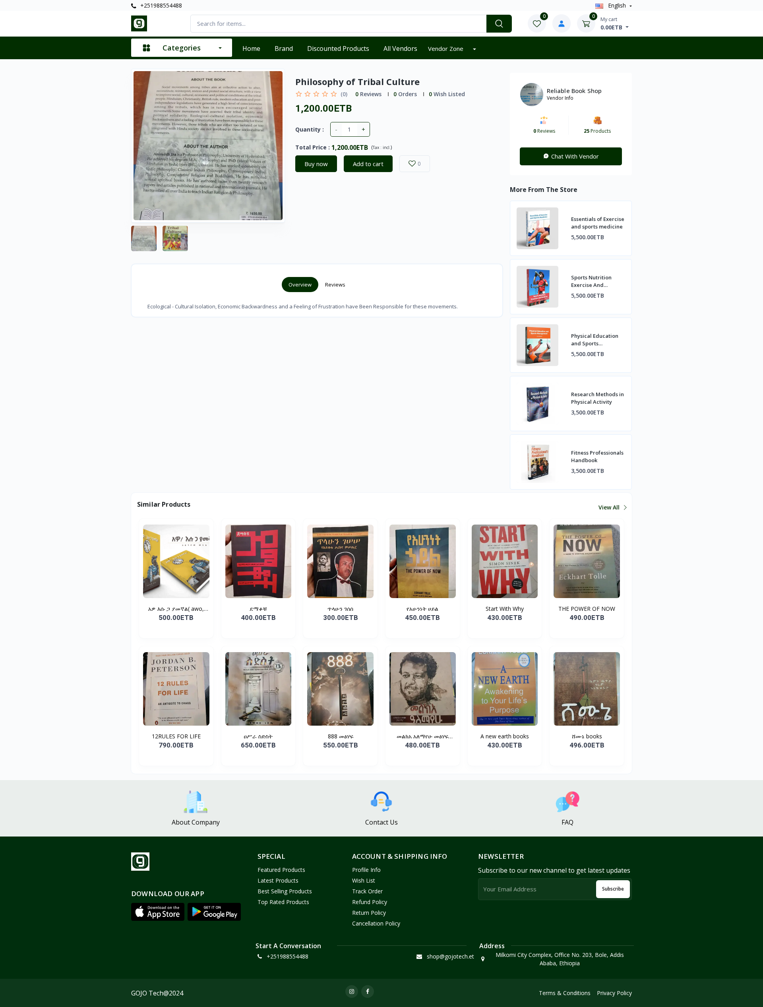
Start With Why (505, 608)
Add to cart (368, 164)
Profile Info (366, 869)
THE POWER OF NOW (586, 608)
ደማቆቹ (258, 608)
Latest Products (278, 880)
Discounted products (338, 48)
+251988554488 (160, 5)
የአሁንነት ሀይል (422, 608)
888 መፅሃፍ (340, 736)
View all (609, 507)
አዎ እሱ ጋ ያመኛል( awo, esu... (176, 609)
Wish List (363, 880)
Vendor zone (446, 48)
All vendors (400, 48)
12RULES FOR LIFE (176, 736)
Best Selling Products (285, 891)
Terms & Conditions (565, 993)
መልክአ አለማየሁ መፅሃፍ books (422, 736)
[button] (157, 912)
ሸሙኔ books (587, 736)
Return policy (369, 912)
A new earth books (504, 736)
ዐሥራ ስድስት (258, 736)
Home (251, 48)
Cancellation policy (376, 923)
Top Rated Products (283, 902)
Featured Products (281, 869)
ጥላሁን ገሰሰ (340, 608)
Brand (284, 48)
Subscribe (613, 888)
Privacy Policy (614, 993)
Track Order (367, 891)
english (616, 5)
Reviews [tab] (335, 284)
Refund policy (369, 902)
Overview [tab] (300, 284)
